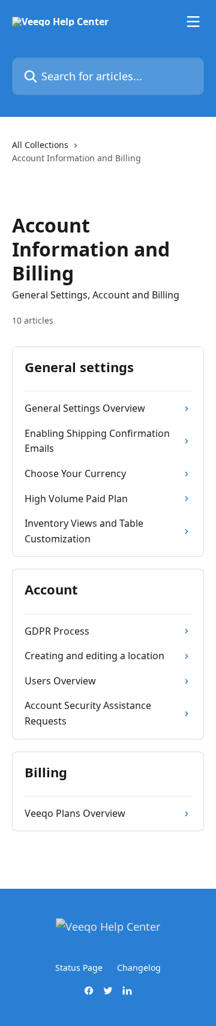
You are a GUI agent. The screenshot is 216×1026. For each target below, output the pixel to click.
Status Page (79, 967)
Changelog (139, 967)
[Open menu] (193, 21)
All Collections (40, 144)
